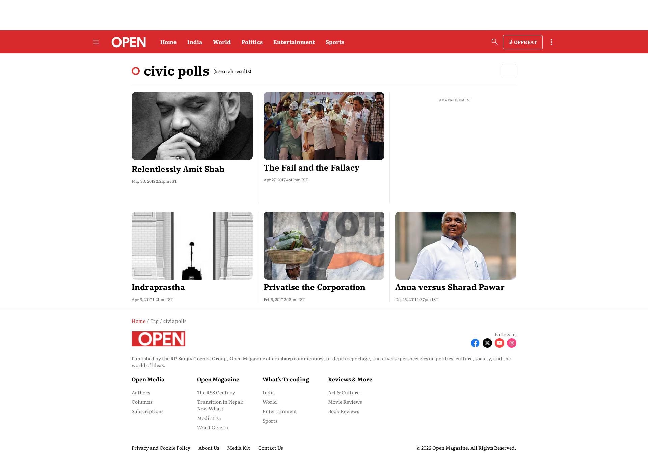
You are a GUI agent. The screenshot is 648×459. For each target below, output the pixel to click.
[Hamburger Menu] (96, 42)
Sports (335, 42)
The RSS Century (216, 392)
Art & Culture (343, 392)
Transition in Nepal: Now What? (220, 405)
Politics (252, 42)
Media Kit (238, 447)
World (222, 42)
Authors (141, 392)
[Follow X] (487, 343)
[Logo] (127, 42)
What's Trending (286, 379)
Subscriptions (147, 411)
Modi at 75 (209, 418)
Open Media (148, 379)
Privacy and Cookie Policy (161, 447)
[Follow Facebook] (475, 343)
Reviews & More (350, 379)
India (194, 42)
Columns (142, 401)
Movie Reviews (345, 401)
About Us (208, 447)
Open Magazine (218, 379)
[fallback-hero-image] (192, 126)
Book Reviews (343, 411)
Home (168, 42)
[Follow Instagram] (511, 343)
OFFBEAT (525, 42)
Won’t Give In (212, 427)
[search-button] (495, 42)
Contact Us (270, 447)
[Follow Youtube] (499, 343)
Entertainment (294, 42)
